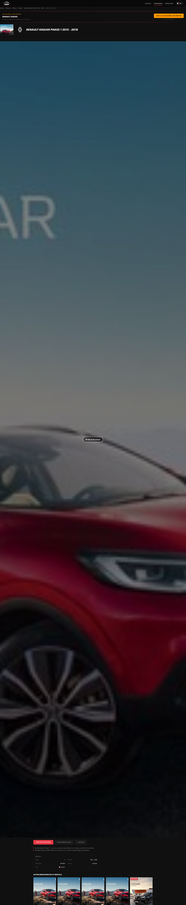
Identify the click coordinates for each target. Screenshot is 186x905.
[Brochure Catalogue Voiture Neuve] (7, 3)
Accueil (148, 3)
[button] (93, 439)
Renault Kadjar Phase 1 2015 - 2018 (34, 8)
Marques (8, 8)
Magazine (169, 3)
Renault (14, 8)
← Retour (80, 842)
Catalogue (158, 3)
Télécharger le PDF (64, 842)
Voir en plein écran (43, 842)
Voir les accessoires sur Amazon (168, 16)
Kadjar (20, 8)
